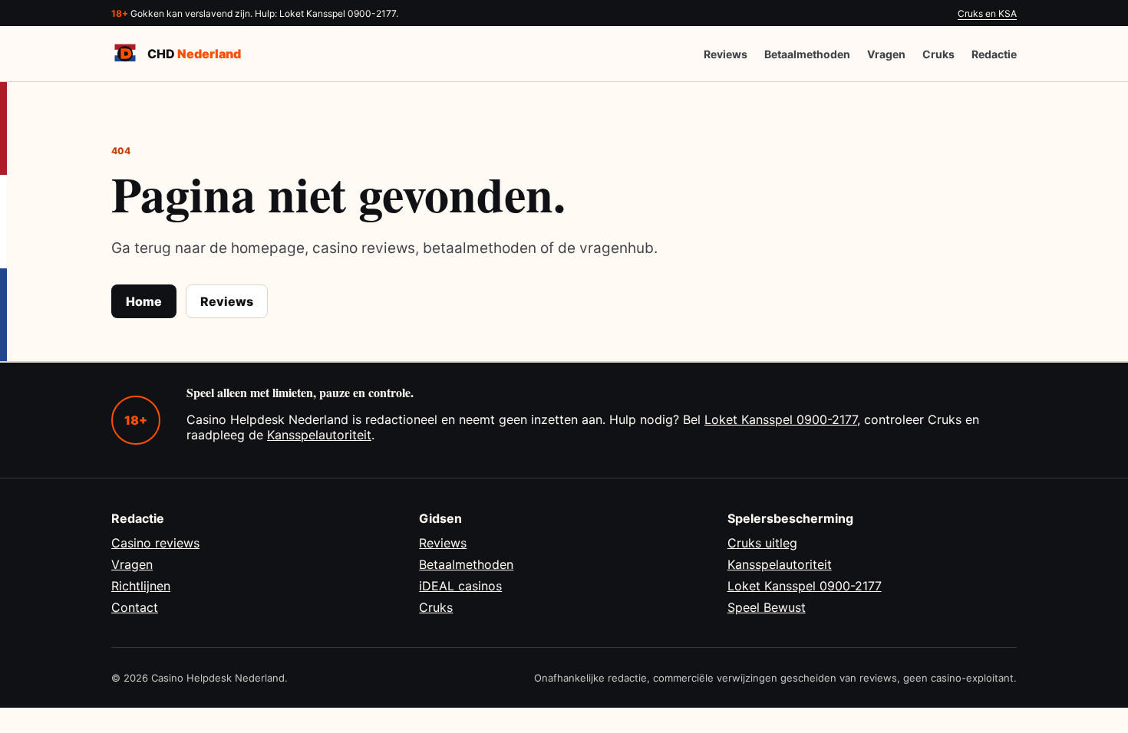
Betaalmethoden (807, 54)
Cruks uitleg (762, 543)
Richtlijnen (140, 585)
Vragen (886, 54)
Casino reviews (155, 543)
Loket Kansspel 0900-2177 (780, 419)
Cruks (938, 54)
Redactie (994, 54)
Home (144, 301)
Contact (134, 607)
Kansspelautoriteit (319, 434)
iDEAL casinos (460, 585)
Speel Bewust (766, 607)
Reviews (725, 54)
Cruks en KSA (987, 13)
